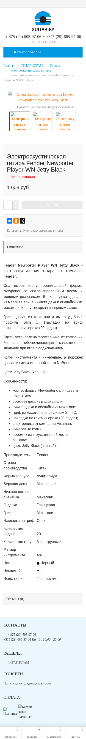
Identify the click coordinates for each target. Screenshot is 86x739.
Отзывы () (15, 599)
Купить (52, 205)
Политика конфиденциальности (27, 683)
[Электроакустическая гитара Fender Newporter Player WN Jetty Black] (43, 97)
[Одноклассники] (16, 221)
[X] (22, 221)
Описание (15, 247)
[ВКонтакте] (9, 221)
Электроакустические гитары (43, 230)
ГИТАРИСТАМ (18, 662)
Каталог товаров (27, 52)
